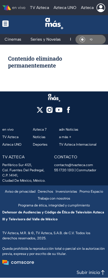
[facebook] (68, 111)
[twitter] (39, 111)
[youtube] (58, 111)
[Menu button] (9, 23)
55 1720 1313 (64, 170)
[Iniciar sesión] (100, 7)
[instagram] (49, 111)
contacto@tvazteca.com (73, 165)
